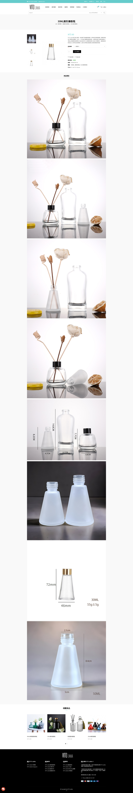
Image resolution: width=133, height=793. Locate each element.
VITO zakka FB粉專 (31, 765)
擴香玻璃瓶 (77, 65)
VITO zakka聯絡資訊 (67, 765)
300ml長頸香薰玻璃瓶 (32, 736)
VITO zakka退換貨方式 (50, 770)
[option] (31, 39)
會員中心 (86, 1)
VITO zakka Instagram (32, 766)
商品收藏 (71, 57)
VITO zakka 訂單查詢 (67, 770)
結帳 (101, 1)
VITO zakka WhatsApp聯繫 (69, 768)
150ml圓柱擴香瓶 (51, 736)
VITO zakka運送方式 (49, 768)
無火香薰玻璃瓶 (84, 65)
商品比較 (78, 57)
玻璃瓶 (72, 65)
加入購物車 (77, 51)
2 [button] (67, 743)
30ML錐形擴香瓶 (74, 24)
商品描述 (66, 76)
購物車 (97, 1)
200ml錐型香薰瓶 (92, 736)
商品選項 (70, 46)
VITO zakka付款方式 (49, 766)
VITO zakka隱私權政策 (50, 765)
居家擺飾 (59, 24)
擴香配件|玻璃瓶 (66, 24)
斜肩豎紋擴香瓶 (71, 736)
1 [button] (65, 743)
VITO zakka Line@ (67, 766)
